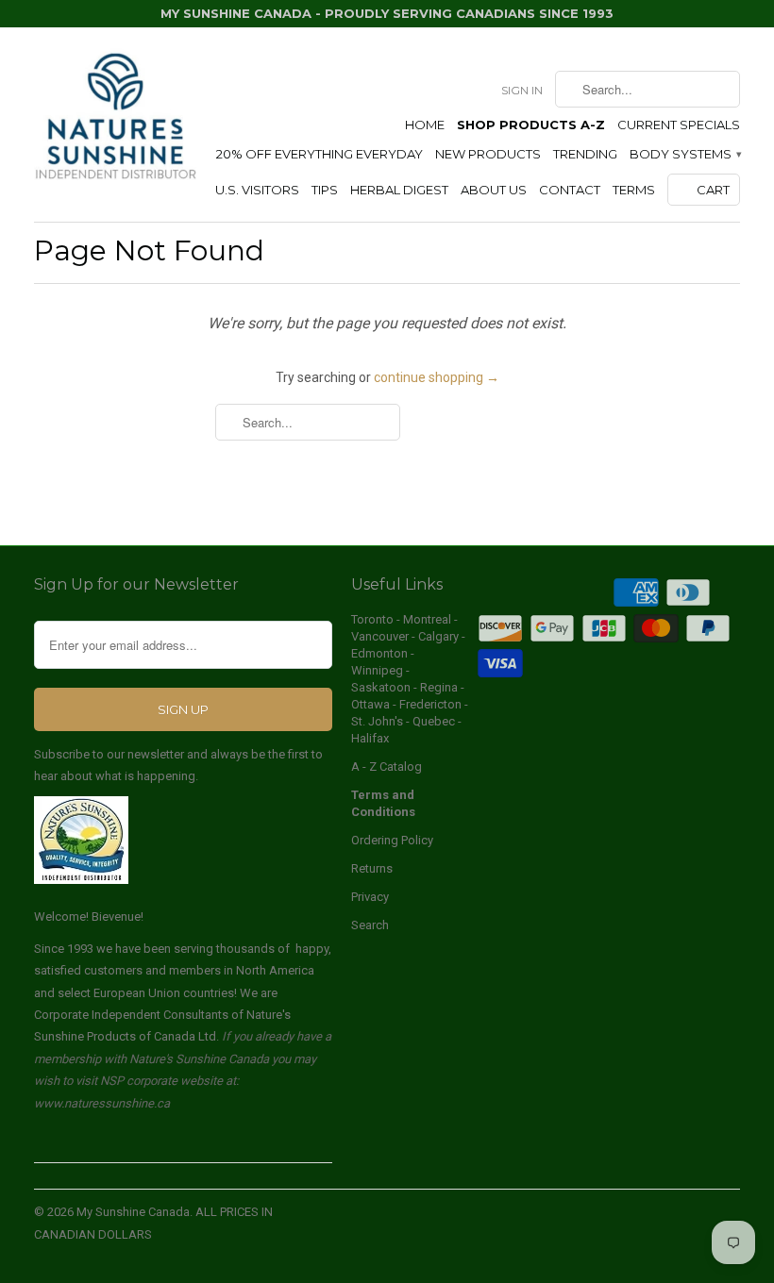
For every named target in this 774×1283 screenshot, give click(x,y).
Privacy (370, 897)
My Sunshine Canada (133, 1212)
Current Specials (678, 124)
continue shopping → (436, 377)
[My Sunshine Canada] (115, 117)
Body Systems (685, 153)
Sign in (522, 90)
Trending (585, 153)
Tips (324, 189)
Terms (634, 189)
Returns (372, 868)
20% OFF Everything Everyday (319, 153)
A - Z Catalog (386, 766)
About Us (494, 189)
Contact (569, 189)
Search (370, 925)
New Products (488, 153)
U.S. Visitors (257, 189)
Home (425, 124)
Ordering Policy (392, 840)
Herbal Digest (399, 189)
